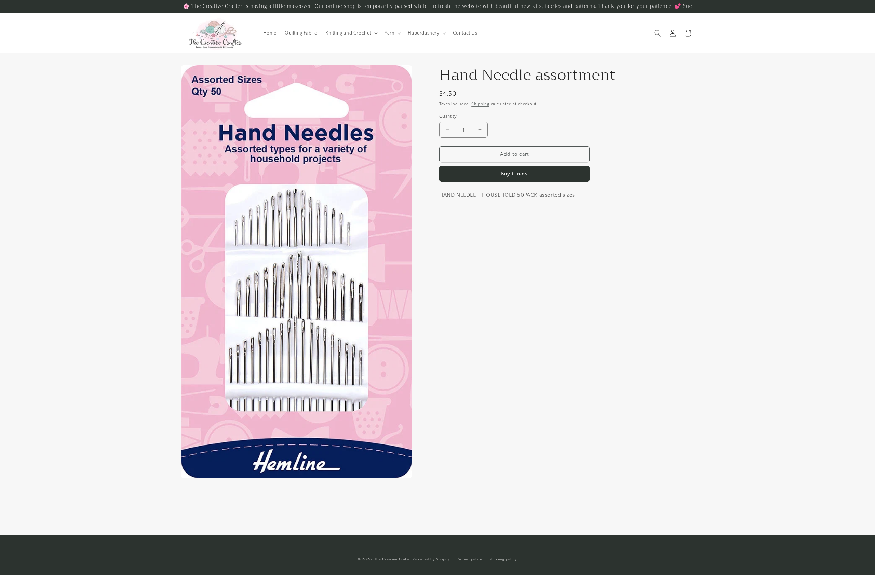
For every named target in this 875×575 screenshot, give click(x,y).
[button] (350, 33)
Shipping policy (503, 559)
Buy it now (514, 174)
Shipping (480, 104)
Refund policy (469, 559)
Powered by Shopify (431, 559)
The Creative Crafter (393, 559)
